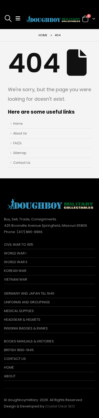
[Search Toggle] (8, 18)
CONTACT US (15, 358)
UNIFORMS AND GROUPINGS (27, 302)
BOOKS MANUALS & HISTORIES (29, 341)
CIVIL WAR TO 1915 (18, 244)
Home (17, 124)
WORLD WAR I (15, 253)
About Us (20, 133)
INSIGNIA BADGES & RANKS (26, 328)
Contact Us (21, 163)
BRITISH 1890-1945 (19, 349)
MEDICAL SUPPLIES (19, 310)
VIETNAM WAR (15, 279)
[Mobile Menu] (18, 18)
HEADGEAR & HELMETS (22, 319)
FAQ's (17, 143)
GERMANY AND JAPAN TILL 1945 (29, 293)
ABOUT (10, 376)
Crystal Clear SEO (60, 406)
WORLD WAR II (15, 261)
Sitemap (19, 153)
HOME (9, 367)
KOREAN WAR (15, 270)
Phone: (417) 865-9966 (23, 231)
